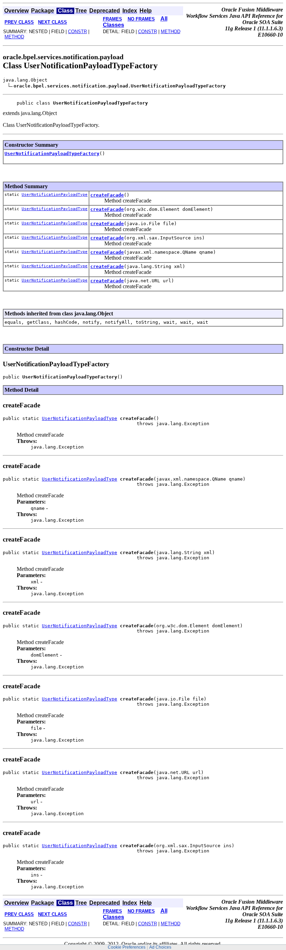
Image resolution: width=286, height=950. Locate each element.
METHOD (14, 36)
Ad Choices (160, 947)
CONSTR (77, 31)
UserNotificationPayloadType (55, 194)
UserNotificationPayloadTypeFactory (52, 153)
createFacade (107, 195)
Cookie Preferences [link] (126, 947)
